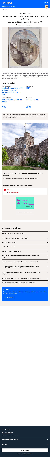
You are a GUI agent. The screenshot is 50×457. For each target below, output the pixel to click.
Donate (13, 6)
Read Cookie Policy (7, 432)
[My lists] (45, 2)
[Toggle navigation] (46, 7)
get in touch (39, 116)
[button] (25, 213)
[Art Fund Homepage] (7, 3)
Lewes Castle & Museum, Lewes (25, 25)
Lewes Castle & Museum (26, 185)
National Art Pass (6, 6)
